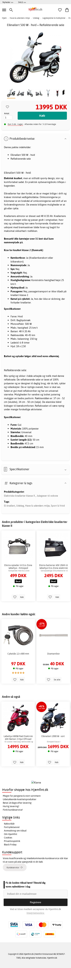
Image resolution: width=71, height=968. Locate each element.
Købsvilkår (9, 823)
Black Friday (10, 844)
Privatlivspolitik (12, 841)
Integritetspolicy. (36, 912)
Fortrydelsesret (12, 827)
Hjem (4, 18)
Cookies (8, 837)
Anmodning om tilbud (15, 830)
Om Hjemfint (10, 834)
